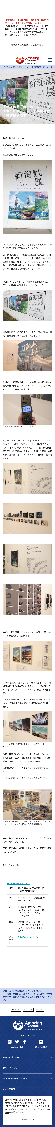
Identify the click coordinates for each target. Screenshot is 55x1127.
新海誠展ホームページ (28, 937)
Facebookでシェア (29, 1009)
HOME (5, 67)
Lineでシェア (40, 1009)
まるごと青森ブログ (19, 67)
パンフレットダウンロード (15, 1078)
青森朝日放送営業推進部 (18, 883)
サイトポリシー (10, 1116)
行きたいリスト (14, 1104)
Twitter (17, 1042)
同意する (26, 1119)
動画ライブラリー (11, 1068)
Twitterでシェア (16, 1009)
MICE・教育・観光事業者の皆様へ (18, 1111)
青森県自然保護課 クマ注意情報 (26, 44)
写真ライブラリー (11, 1057)
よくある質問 (9, 1089)
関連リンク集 (9, 1121)
